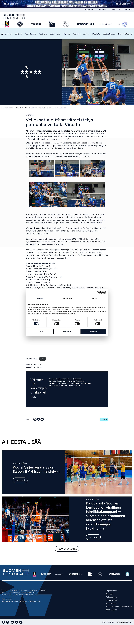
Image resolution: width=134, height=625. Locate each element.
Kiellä (41, 331)
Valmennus (55, 34)
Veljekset (104, 419)
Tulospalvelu (101, 10)
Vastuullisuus (109, 34)
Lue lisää (20, 480)
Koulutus (43, 34)
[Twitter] (38, 419)
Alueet (86, 34)
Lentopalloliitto (125, 34)
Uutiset (18, 34)
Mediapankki (111, 610)
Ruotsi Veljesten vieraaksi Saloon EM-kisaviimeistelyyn (36, 469)
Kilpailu (66, 34)
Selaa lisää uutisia (67, 549)
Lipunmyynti (6, 34)
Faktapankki (128, 10)
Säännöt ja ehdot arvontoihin (119, 606)
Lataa (42, 359)
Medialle (96, 34)
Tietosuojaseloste (108, 622)
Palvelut (76, 34)
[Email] (42, 419)
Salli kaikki (93, 331)
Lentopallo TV (115, 10)
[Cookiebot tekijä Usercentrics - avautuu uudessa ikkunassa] (98, 292)
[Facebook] (35, 419)
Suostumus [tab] (39, 298)
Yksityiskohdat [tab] (67, 298)
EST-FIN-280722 (32, 359)
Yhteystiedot (88, 10)
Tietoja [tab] (94, 298)
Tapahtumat (30, 34)
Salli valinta (67, 331)
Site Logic (128, 622)
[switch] (56, 323)
